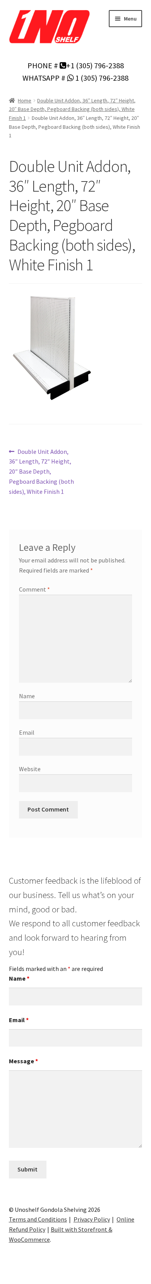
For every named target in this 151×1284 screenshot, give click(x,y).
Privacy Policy (92, 1219)
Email (26, 732)
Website (30, 769)
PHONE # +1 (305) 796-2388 (75, 65)
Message (23, 1061)
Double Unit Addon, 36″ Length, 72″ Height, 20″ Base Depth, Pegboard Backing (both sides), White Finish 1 (72, 109)
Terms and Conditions (38, 1219)
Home (24, 100)
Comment (34, 589)
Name (27, 696)
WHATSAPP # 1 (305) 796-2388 (75, 78)
